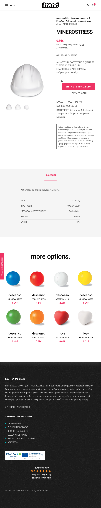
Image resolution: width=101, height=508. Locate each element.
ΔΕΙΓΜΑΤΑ (12, 442)
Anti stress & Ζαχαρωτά (76, 21)
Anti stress (75, 110)
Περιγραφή (50, 175)
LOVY (62, 333)
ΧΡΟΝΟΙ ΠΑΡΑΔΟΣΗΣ (17, 431)
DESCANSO (15, 295)
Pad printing (74, 211)
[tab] (50, 175)
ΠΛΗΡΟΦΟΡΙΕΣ (14, 423)
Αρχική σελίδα (62, 18)
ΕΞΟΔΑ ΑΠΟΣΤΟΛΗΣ (17, 435)
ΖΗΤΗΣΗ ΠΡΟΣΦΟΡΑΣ (18, 427)
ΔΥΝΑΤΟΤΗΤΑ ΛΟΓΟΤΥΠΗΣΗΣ (21, 438)
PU (78, 222)
